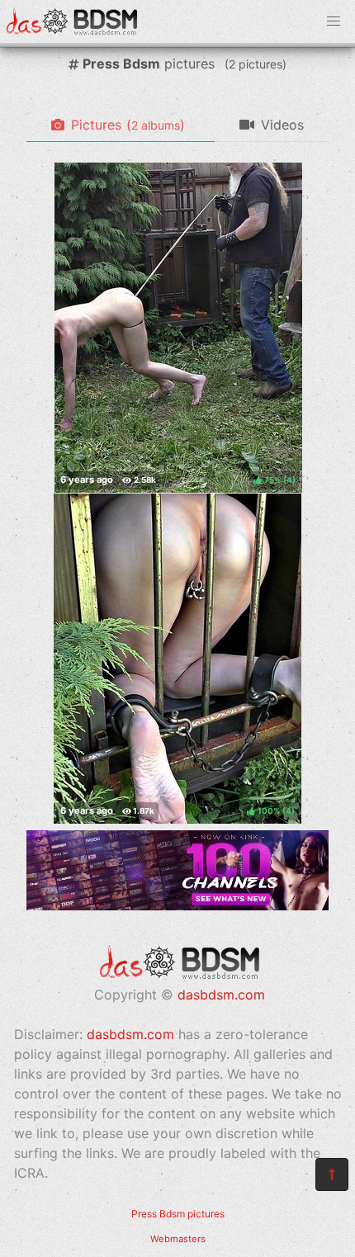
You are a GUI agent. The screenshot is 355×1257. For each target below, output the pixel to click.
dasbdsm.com (221, 994)
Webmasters (178, 1239)
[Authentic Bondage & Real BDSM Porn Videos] (177, 905)
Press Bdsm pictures (178, 1213)
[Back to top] (331, 1174)
